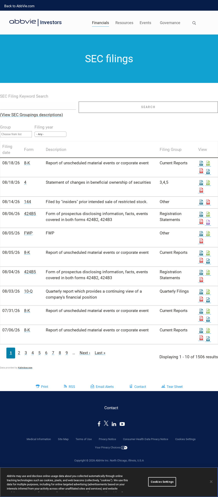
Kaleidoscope (25, 367)
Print (44, 386)
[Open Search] (194, 23)
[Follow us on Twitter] (106, 424)
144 (27, 201)
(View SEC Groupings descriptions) (31, 114)
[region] (109, 482)
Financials (100, 22)
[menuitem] (194, 22)
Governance (170, 22)
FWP (28, 233)
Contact (140, 386)
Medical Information (39, 439)
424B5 (30, 213)
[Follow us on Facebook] (99, 424)
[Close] (211, 481)
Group (5, 127)
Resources (124, 22)
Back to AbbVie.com (19, 6)
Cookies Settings (162, 481)
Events (145, 22)
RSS (72, 386)
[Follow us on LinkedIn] (114, 424)
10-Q (28, 291)
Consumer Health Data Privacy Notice (145, 439)
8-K (27, 162)
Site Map (63, 439)
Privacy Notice (107, 439)
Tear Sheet (175, 386)
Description (56, 149)
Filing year (43, 127)
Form (29, 149)
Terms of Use (84, 439)
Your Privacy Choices (108, 447)
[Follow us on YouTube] (122, 424)
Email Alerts (105, 386)
